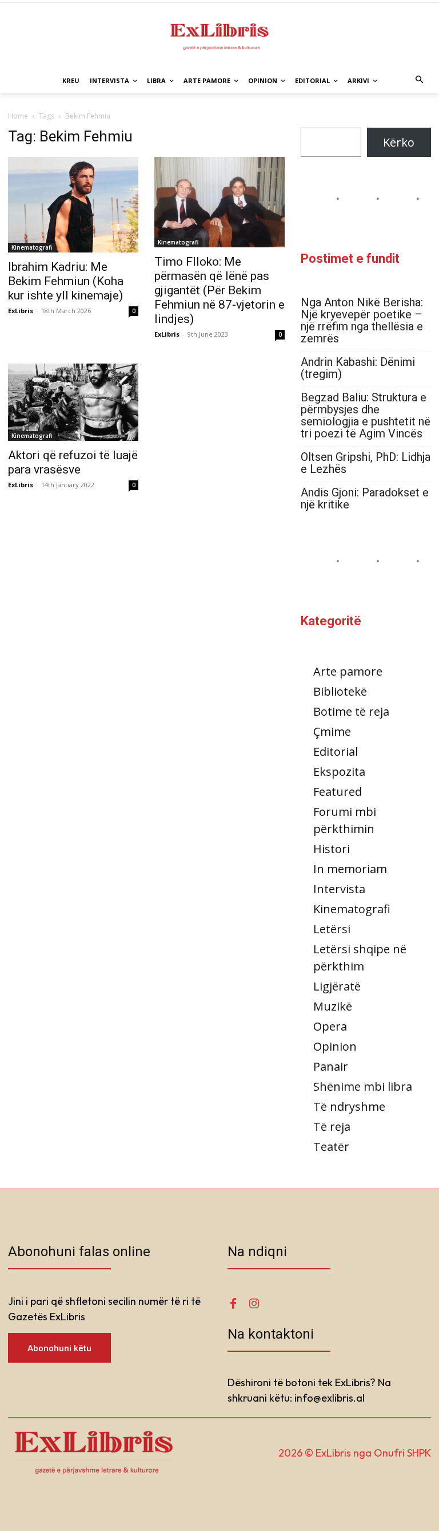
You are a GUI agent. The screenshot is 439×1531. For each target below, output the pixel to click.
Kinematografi (31, 247)
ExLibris (20, 310)
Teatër (331, 1146)
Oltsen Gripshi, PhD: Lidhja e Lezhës (365, 463)
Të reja (331, 1126)
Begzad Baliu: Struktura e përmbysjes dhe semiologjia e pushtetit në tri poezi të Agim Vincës (365, 416)
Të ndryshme (349, 1106)
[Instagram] (254, 1303)
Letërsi (331, 929)
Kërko (398, 142)
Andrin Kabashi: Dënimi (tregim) (358, 368)
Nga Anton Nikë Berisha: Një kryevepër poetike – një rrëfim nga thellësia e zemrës (362, 321)
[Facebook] (233, 1303)
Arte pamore (347, 671)
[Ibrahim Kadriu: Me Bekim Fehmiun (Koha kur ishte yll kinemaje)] (73, 205)
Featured (337, 791)
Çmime (332, 731)
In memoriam (350, 869)
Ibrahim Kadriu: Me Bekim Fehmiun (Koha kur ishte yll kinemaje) (65, 281)
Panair (330, 1066)
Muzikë (332, 1006)
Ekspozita (339, 771)
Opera (330, 1026)
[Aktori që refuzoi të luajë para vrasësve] (73, 402)
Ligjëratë (337, 986)
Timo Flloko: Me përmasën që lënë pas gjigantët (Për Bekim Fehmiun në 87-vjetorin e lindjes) (219, 290)
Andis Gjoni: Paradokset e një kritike (365, 499)
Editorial (335, 751)
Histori (331, 849)
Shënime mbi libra (362, 1086)
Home (18, 116)
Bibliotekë (340, 691)
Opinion (335, 1046)
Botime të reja (351, 711)
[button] (420, 81)
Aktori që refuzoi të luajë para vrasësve (73, 462)
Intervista (339, 889)
